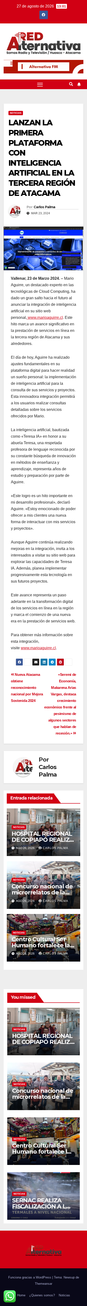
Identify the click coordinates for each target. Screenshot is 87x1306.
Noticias (16, 113)
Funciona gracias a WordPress (30, 1277)
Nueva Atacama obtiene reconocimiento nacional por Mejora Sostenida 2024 (27, 687)
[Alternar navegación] (40, 84)
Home (21, 1295)
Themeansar (43, 1283)
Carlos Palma (44, 207)
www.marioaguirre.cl (45, 317)
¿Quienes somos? (42, 1295)
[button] (71, 84)
